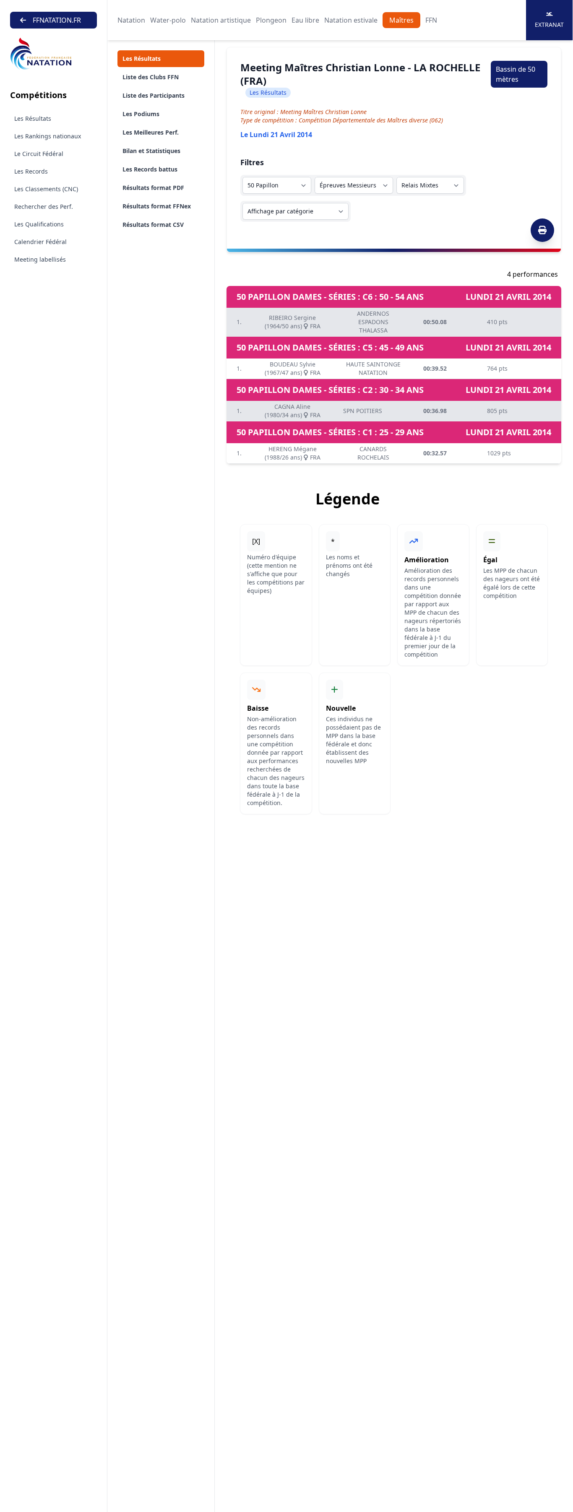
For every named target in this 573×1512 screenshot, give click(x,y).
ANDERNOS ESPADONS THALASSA (373, 321)
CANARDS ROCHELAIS (373, 453)
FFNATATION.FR (57, 20)
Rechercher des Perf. (43, 206)
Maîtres (401, 20)
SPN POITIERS (362, 411)
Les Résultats (32, 118)
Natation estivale (351, 20)
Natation (131, 20)
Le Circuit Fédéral (38, 154)
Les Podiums (140, 114)
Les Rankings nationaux (47, 136)
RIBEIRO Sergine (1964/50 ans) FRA (292, 322)
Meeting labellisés (40, 259)
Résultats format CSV (153, 225)
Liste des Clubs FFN (150, 77)
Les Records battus (149, 169)
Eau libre (305, 20)
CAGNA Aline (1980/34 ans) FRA (292, 411)
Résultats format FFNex (156, 206)
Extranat (549, 25)
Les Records (31, 171)
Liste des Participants (153, 95)
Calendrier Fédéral (40, 242)
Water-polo (168, 20)
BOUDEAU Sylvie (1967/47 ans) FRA (292, 368)
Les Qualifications (39, 224)
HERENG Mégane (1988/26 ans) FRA (292, 453)
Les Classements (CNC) (46, 189)
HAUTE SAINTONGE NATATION (373, 368)
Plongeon (271, 20)
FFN (431, 20)
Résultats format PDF (153, 188)
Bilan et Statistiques (151, 151)
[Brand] (53, 54)
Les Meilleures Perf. (150, 132)
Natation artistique (221, 20)
